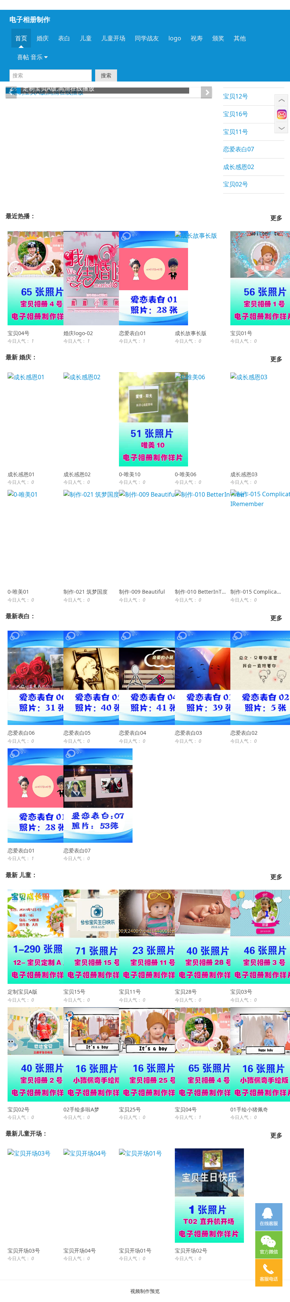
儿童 (86, 38)
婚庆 (43, 38)
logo (174, 38)
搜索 (106, 75)
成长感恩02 (238, 167)
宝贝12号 (235, 96)
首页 (21, 38)
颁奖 (218, 38)
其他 (240, 38)
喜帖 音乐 (30, 57)
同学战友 (147, 38)
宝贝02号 (235, 184)
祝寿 (197, 38)
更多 (276, 218)
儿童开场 (113, 38)
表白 (64, 38)
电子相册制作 (29, 19)
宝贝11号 (235, 132)
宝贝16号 (235, 114)
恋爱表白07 (238, 149)
